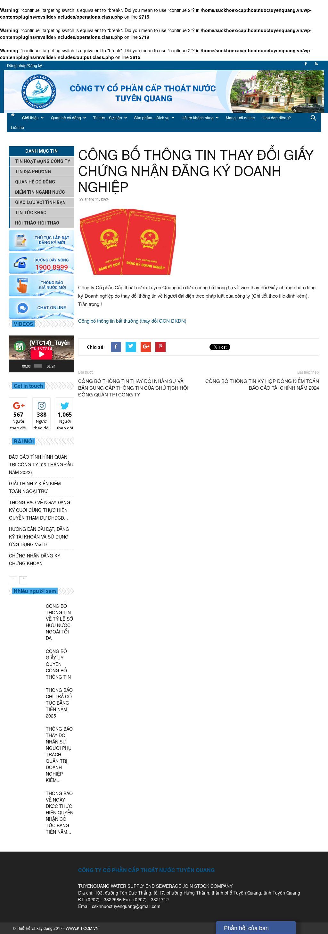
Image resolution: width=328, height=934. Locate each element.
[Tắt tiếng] (60, 366)
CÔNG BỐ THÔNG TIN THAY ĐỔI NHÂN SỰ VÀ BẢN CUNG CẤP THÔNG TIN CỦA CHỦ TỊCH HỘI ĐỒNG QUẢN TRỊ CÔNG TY (133, 388)
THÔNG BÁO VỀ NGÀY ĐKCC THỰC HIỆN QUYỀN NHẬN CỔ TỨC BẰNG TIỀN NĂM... (59, 812)
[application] (41, 353)
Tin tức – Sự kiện (107, 117)
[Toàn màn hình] (68, 366)
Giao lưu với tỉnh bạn (40, 202)
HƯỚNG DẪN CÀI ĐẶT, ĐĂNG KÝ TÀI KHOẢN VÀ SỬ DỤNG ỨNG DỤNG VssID (39, 537)
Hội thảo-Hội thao (37, 222)
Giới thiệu (30, 117)
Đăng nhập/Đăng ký (24, 65)
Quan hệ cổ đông (66, 117)
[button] (313, 122)
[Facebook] (305, 66)
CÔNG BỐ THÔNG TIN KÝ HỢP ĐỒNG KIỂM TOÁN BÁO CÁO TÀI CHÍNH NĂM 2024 (262, 384)
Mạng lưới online (240, 117)
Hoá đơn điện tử (277, 117)
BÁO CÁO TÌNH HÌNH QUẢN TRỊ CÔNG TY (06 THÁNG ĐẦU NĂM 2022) (41, 464)
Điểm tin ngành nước (40, 192)
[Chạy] (17, 366)
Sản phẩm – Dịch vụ (151, 117)
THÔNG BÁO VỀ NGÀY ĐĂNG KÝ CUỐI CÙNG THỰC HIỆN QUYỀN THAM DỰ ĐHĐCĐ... (39, 510)
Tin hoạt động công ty (42, 161)
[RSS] (316, 66)
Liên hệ (17, 127)
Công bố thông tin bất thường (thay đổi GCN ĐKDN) (132, 320)
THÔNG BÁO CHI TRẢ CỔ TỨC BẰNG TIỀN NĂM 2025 (59, 703)
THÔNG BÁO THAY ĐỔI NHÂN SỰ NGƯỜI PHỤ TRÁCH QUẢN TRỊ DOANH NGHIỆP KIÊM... (59, 754)
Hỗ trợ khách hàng (198, 117)
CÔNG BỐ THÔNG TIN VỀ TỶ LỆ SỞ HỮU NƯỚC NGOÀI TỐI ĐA (59, 622)
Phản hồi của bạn (246, 927)
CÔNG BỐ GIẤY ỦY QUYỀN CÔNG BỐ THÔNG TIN (58, 664)
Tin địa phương (33, 171)
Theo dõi (18, 405)
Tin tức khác (30, 212)
